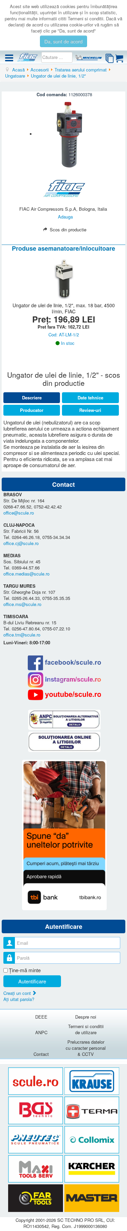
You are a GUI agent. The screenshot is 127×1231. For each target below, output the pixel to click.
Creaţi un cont (17, 993)
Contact (41, 1054)
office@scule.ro (18, 512)
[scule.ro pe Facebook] (64, 662)
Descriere (32, 397)
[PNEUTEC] (36, 1139)
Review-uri (90, 410)
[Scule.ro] (36, 1081)
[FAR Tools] (36, 1198)
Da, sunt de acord (63, 41)
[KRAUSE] (91, 1081)
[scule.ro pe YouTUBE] (64, 694)
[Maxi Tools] (36, 1169)
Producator (31, 410)
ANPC (41, 1032)
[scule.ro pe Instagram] (64, 680)
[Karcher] (91, 1169)
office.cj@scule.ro (21, 543)
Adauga (65, 216)
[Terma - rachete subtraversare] (91, 1110)
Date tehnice (90, 397)
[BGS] (36, 1110)
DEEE (41, 1017)
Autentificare (32, 981)
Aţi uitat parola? (18, 999)
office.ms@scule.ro (22, 604)
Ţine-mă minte (25, 970)
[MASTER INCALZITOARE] (91, 1198)
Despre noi (85, 1017)
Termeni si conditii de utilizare (86, 1029)
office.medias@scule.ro (26, 573)
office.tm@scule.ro (21, 634)
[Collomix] (91, 1139)
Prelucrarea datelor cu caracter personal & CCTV (86, 1048)
